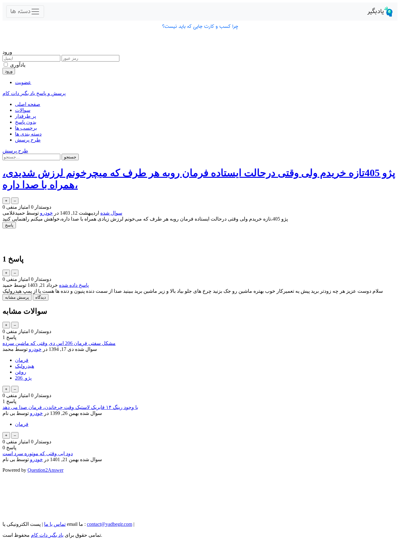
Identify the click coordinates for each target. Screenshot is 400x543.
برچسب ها (26, 128)
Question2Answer (45, 470)
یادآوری (17, 64)
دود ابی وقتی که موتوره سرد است (37, 453)
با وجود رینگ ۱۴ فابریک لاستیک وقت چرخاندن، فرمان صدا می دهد (70, 407)
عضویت (23, 82)
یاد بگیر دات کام (47, 535)
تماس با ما (55, 524)
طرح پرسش (28, 139)
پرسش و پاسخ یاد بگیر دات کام (34, 93)
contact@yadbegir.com (109, 524)
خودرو (46, 213)
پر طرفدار (25, 116)
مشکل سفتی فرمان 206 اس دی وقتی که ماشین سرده (59, 343)
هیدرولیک (24, 366)
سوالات (22, 110)
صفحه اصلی (27, 104)
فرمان (21, 360)
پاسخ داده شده (74, 285)
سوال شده (111, 213)
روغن (20, 372)
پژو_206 (23, 378)
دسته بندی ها (28, 134)
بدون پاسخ (25, 122)
